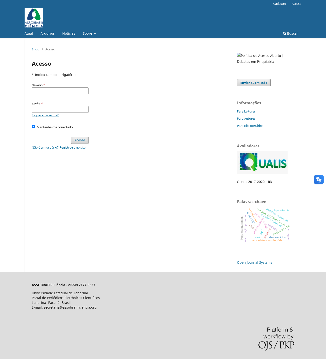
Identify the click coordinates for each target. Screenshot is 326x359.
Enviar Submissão (253, 82)
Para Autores (246, 118)
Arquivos (48, 33)
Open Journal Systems (254, 262)
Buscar (292, 33)
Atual (29, 33)
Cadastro (279, 3)
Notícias (68, 33)
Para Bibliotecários (250, 125)
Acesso (296, 3)
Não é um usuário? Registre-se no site (58, 147)
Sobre (88, 33)
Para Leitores (246, 111)
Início (35, 49)
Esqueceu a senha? (45, 115)
